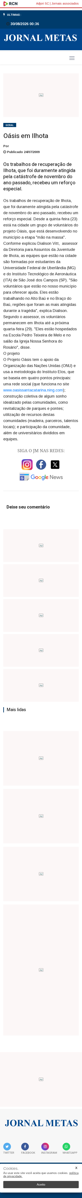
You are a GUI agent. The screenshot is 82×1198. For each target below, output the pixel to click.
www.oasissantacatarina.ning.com (33, 390)
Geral (9, 125)
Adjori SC (42, 3)
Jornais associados (65, 3)
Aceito (41, 1184)
